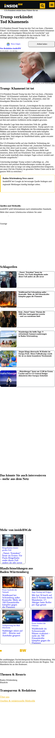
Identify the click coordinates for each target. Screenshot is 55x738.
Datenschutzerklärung (12, 726)
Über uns (7, 708)
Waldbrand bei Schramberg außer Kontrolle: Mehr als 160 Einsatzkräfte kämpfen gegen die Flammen (34, 294)
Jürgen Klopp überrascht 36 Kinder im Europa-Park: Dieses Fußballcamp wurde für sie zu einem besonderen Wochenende (35, 354)
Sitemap (6, 733)
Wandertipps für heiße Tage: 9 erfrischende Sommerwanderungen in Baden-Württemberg (33, 334)
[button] (51, 4)
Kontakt (6, 714)
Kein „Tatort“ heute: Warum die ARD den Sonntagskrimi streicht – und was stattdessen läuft (32, 314)
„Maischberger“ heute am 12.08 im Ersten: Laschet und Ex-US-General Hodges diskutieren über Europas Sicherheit (36, 374)
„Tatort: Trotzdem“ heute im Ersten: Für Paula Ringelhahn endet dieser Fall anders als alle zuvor (33, 274)
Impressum (8, 720)
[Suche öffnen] (42, 5)
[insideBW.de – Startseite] (13, 6)
